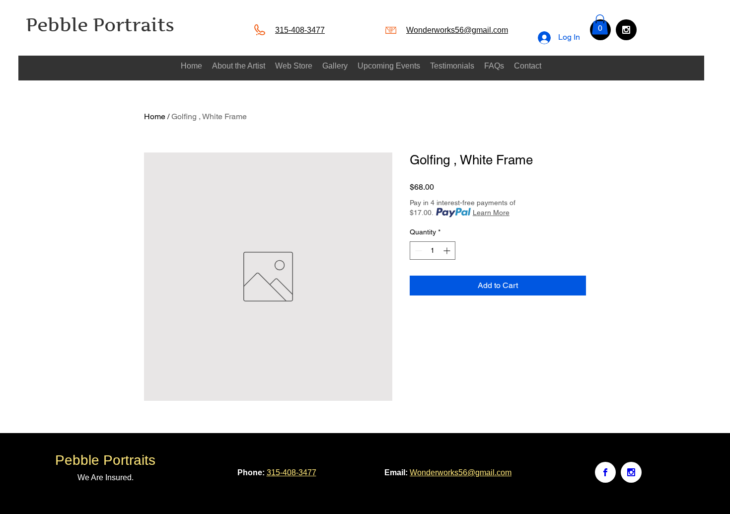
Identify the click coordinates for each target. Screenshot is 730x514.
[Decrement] (417, 250)
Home (154, 116)
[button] (599, 24)
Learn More (491, 213)
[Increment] (447, 250)
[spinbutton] (432, 250)
